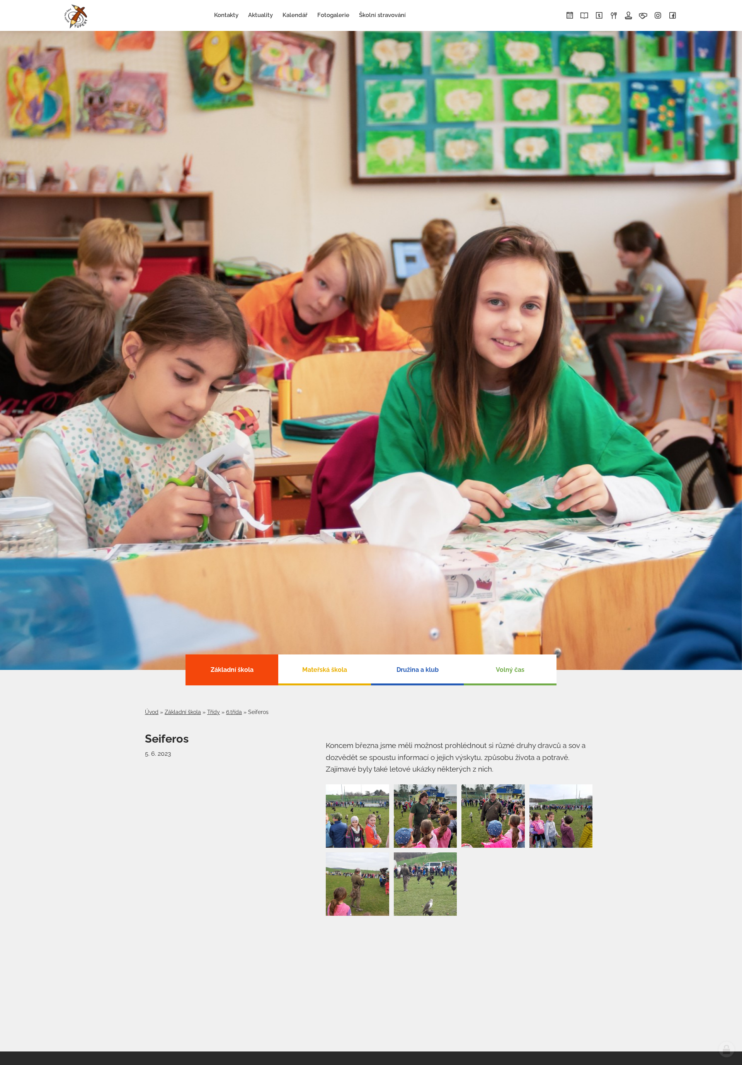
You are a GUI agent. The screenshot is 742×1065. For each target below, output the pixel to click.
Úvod (151, 712)
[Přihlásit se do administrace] (726, 1049)
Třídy (213, 712)
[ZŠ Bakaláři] (584, 16)
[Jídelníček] (614, 16)
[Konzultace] (643, 16)
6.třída (234, 712)
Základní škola (183, 712)
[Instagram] (658, 16)
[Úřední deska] (628, 16)
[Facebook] (672, 16)
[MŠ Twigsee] (599, 16)
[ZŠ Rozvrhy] (570, 16)
